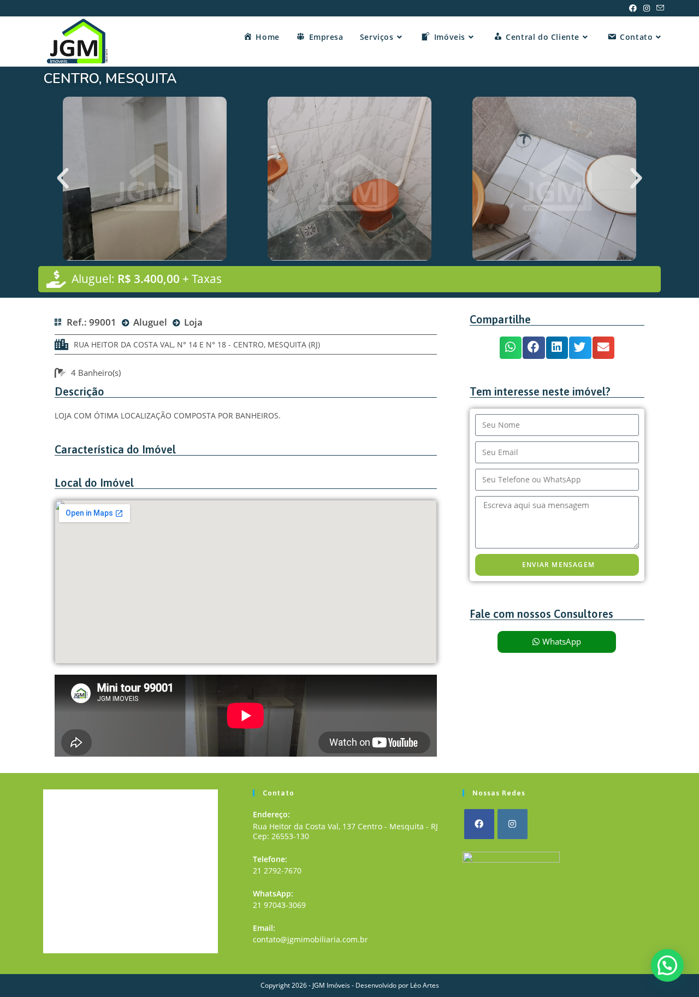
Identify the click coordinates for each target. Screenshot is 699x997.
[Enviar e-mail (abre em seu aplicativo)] (658, 8)
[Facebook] (479, 824)
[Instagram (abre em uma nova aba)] (646, 8)
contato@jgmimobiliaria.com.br (310, 939)
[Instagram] (512, 824)
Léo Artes (424, 985)
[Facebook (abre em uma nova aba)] (633, 8)
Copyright (275, 985)
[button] (62, 178)
